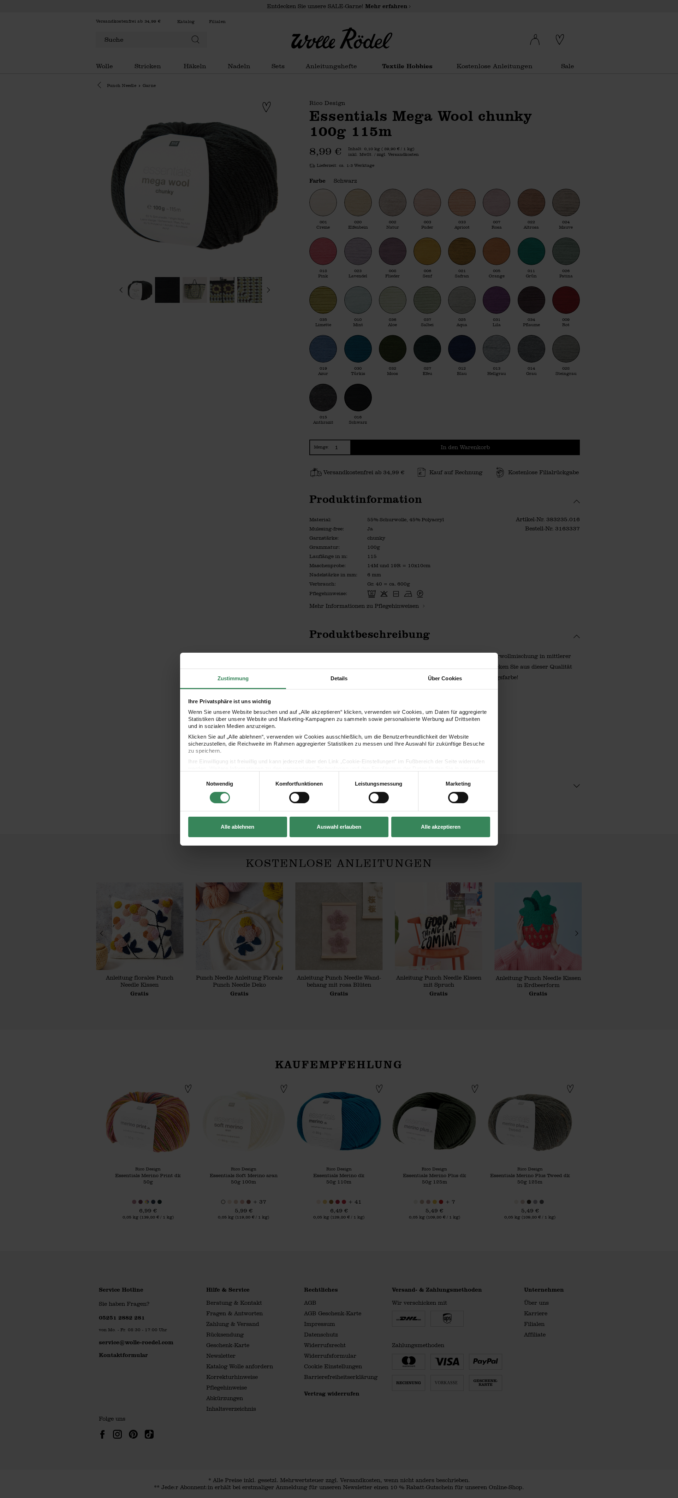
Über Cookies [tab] (445, 678)
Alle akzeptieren (440, 827)
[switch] (299, 797)
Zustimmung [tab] (233, 678)
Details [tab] (339, 678)
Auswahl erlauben (339, 827)
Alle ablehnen (237, 827)
